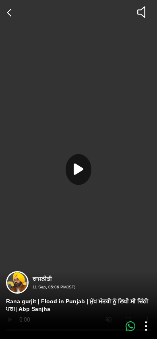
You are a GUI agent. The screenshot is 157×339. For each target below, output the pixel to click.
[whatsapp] (130, 326)
